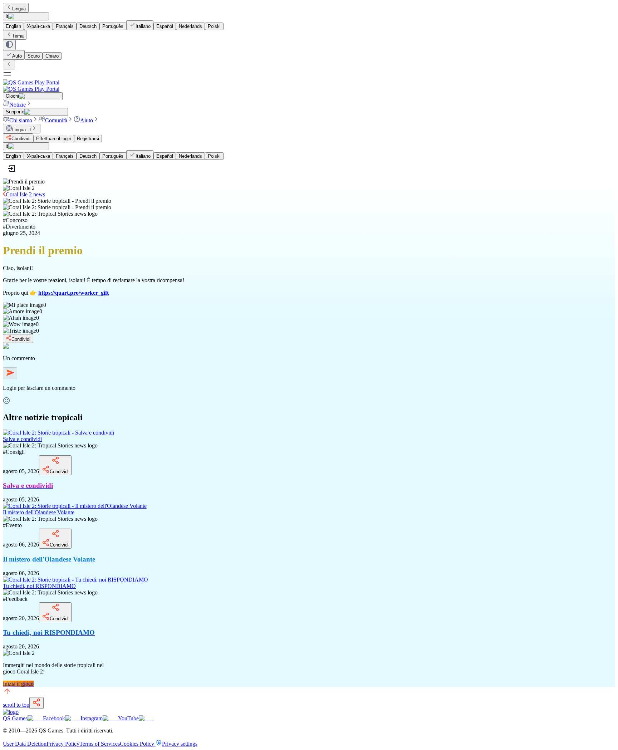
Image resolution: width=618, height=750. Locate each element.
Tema (18, 36)
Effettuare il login (53, 138)
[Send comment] (10, 373)
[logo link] (11, 712)
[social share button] (36, 703)
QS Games (15, 718)
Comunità (56, 120)
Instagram (91, 718)
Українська (38, 26)
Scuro (34, 56)
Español (164, 26)
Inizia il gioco (18, 684)
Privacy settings (179, 744)
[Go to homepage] (309, 85)
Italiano (143, 26)
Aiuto (86, 120)
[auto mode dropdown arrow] (9, 45)
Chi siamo (20, 120)
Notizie (17, 105)
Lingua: (21, 129)
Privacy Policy (62, 744)
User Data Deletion (24, 744)
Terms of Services (99, 744)
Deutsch (88, 26)
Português (112, 26)
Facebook (54, 718)
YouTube (128, 718)
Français (65, 26)
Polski (214, 26)
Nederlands (190, 26)
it (7, 16)
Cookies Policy (138, 744)
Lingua (19, 8)
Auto (17, 56)
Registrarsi (88, 138)
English (13, 26)
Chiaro (52, 56)
